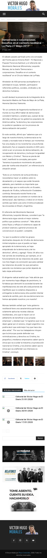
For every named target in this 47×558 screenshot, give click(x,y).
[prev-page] (3, 431)
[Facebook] (13, 540)
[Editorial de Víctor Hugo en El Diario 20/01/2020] (8, 411)
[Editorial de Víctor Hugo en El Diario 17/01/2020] (8, 422)
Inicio (3, 19)
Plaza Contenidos (24, 553)
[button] (4, 14)
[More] (34, 378)
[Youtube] (33, 540)
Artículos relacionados (12, 390)
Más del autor (29, 390)
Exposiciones (11, 19)
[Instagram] (20, 540)
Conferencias (22, 19)
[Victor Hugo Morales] (23, 5)
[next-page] (7, 431)
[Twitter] (26, 540)
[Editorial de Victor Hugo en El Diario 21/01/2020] (8, 399)
